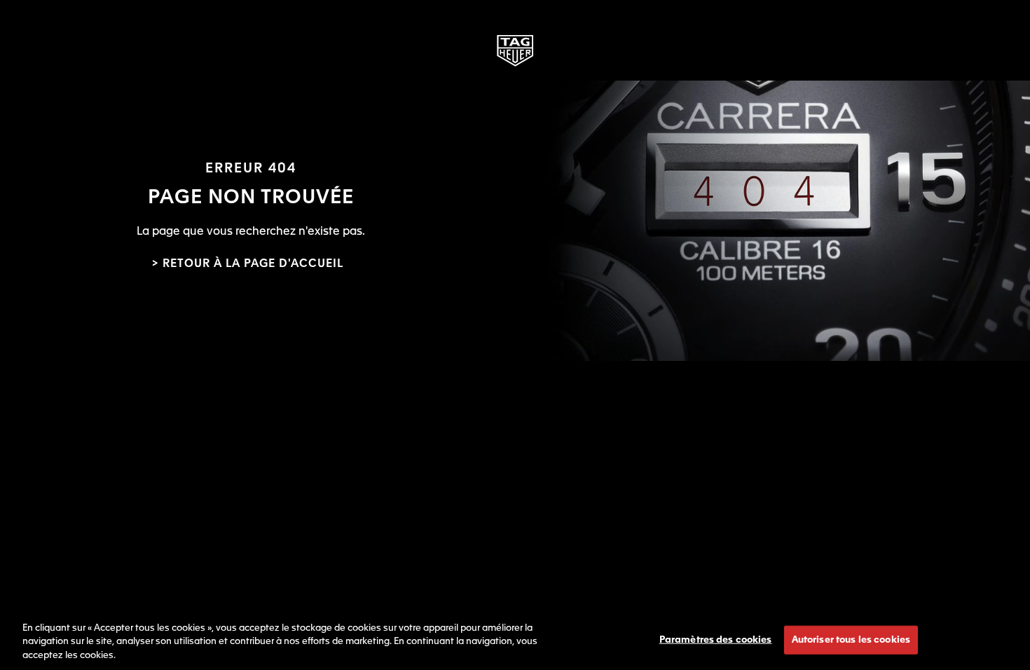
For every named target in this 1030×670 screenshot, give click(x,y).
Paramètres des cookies (715, 639)
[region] (515, 639)
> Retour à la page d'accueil (247, 264)
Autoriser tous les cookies (851, 639)
